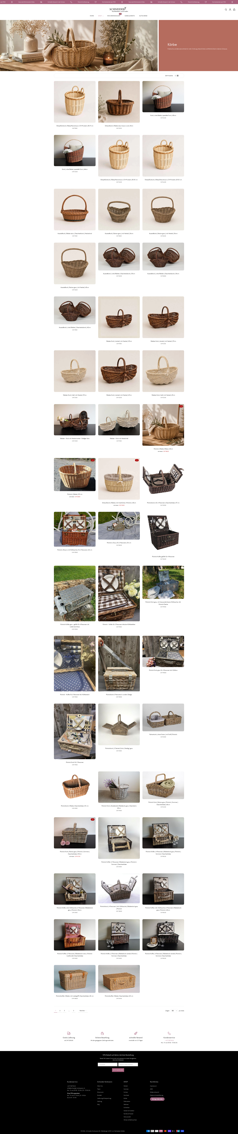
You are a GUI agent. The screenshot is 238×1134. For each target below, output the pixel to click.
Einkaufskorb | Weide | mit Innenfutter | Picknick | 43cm (119, 503)
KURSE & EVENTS (130, 16)
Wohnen (126, 1104)
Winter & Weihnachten (130, 1120)
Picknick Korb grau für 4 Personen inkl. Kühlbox (163, 670)
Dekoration (127, 1101)
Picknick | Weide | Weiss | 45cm (163, 449)
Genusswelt (127, 1117)
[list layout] (175, 75)
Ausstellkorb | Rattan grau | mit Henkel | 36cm (163, 233)
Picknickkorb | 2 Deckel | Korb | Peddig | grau (119, 748)
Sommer (126, 1089)
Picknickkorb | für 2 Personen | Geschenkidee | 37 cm (163, 503)
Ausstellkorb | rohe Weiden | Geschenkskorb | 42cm (75, 327)
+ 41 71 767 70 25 (169, 1040)
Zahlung (99, 1101)
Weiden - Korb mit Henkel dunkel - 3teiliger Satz (74, 438)
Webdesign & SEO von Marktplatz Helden (113, 1131)
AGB (151, 1089)
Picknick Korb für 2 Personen (74, 762)
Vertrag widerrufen (157, 1099)
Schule (126, 1092)
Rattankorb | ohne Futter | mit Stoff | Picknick (163, 734)
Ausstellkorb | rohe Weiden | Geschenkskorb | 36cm (163, 273)
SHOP (100, 16)
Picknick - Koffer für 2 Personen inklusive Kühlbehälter (119, 624)
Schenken (127, 1107)
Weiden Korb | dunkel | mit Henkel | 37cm (163, 341)
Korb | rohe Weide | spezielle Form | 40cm (163, 115)
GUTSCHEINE (143, 16)
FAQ (98, 1104)
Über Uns (100, 1086)
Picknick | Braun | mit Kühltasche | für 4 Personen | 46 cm (74, 550)
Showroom (100, 1092)
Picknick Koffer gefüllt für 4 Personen (163, 556)
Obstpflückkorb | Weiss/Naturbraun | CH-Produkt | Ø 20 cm (119, 180)
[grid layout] (178, 75)
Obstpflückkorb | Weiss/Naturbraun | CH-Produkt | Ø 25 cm (163, 180)
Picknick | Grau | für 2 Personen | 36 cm (119, 543)
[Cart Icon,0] (234, 9)
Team (98, 1089)
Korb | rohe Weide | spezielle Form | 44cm (74, 169)
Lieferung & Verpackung (104, 1098)
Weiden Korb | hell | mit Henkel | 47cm (163, 395)
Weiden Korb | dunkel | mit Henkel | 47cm (119, 395)
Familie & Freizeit (128, 1114)
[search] (226, 9)
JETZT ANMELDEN (118, 1070)
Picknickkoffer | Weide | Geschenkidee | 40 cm (119, 996)
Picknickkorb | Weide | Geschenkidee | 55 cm (75, 806)
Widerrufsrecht (154, 1092)
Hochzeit (126, 1095)
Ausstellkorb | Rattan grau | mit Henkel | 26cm (119, 233)
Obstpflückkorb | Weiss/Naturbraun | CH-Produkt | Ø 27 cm (74, 126)
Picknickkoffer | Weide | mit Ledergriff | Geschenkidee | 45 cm (75, 996)
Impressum (153, 1086)
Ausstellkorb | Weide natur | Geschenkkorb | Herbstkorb (75, 233)
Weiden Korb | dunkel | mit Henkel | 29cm (119, 341)
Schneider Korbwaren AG (93, 1131)
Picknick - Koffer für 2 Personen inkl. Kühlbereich (74, 694)
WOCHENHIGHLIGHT (113, 16)
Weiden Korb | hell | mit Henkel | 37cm (74, 395)
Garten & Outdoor (129, 1110)
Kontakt (99, 1095)
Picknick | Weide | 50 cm (74, 494)
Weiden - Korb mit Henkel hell (119, 438)
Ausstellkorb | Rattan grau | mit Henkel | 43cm (75, 287)
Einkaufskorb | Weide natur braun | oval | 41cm (119, 126)
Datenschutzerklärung (156, 1095)
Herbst (126, 1086)
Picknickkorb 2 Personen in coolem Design (119, 694)
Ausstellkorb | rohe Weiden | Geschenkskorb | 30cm (119, 273)
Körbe (125, 1098)
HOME (92, 16)
